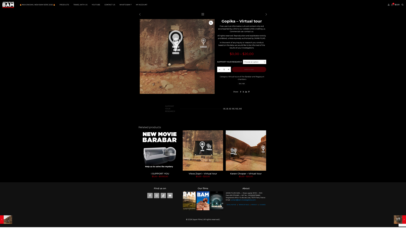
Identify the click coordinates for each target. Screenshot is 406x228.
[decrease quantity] (219, 69)
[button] (211, 23)
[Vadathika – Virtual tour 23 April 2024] (400, 219)
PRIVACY (254, 204)
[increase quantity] (228, 69)
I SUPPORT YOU (160, 173)
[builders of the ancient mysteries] (8, 5)
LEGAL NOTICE (231, 204)
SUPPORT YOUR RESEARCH (229, 62)
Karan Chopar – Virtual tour (246, 173)
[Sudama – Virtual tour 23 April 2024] (6, 219)
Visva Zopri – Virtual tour (203, 173)
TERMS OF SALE (244, 204)
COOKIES (262, 204)
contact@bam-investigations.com (243, 200)
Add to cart (249, 69)
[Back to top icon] (397, 224)
